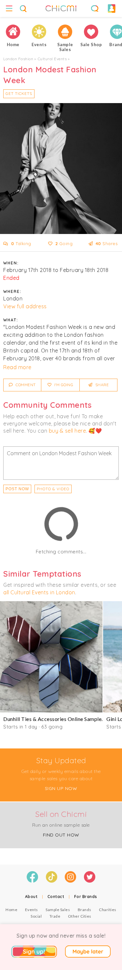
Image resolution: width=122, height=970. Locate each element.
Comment (25, 384)
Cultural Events (52, 58)
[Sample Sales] (65, 32)
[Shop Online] (91, 32)
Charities (107, 909)
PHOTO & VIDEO (53, 488)
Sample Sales (58, 909)
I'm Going (63, 384)
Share (101, 384)
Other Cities (79, 916)
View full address (25, 306)
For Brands (85, 896)
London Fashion (18, 58)
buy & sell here (67, 430)
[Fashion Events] (39, 32)
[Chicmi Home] (13, 32)
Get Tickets (19, 93)
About (31, 896)
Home (11, 909)
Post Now (17, 489)
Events (31, 909)
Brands (84, 909)
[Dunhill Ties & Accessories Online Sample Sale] (51, 656)
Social (36, 916)
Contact (55, 896)
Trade (55, 916)
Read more (17, 367)
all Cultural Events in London (39, 592)
